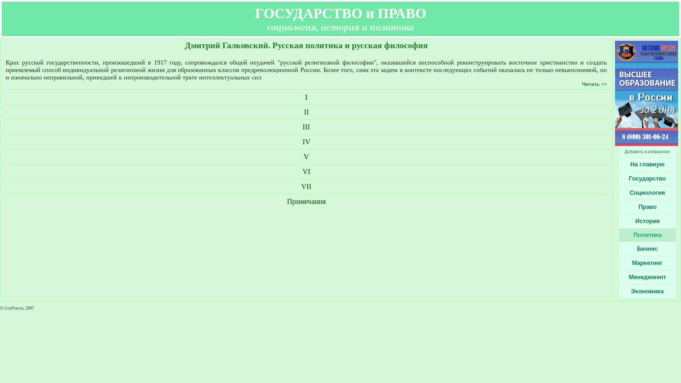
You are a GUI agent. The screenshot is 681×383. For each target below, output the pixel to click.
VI (306, 171)
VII (306, 186)
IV (306, 142)
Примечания (306, 201)
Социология (647, 192)
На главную (647, 164)
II (306, 112)
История (647, 221)
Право (647, 207)
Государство (647, 178)
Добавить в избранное (647, 151)
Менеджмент (647, 277)
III (306, 127)
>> (594, 84)
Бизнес (647, 248)
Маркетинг (647, 263)
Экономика (647, 291)
